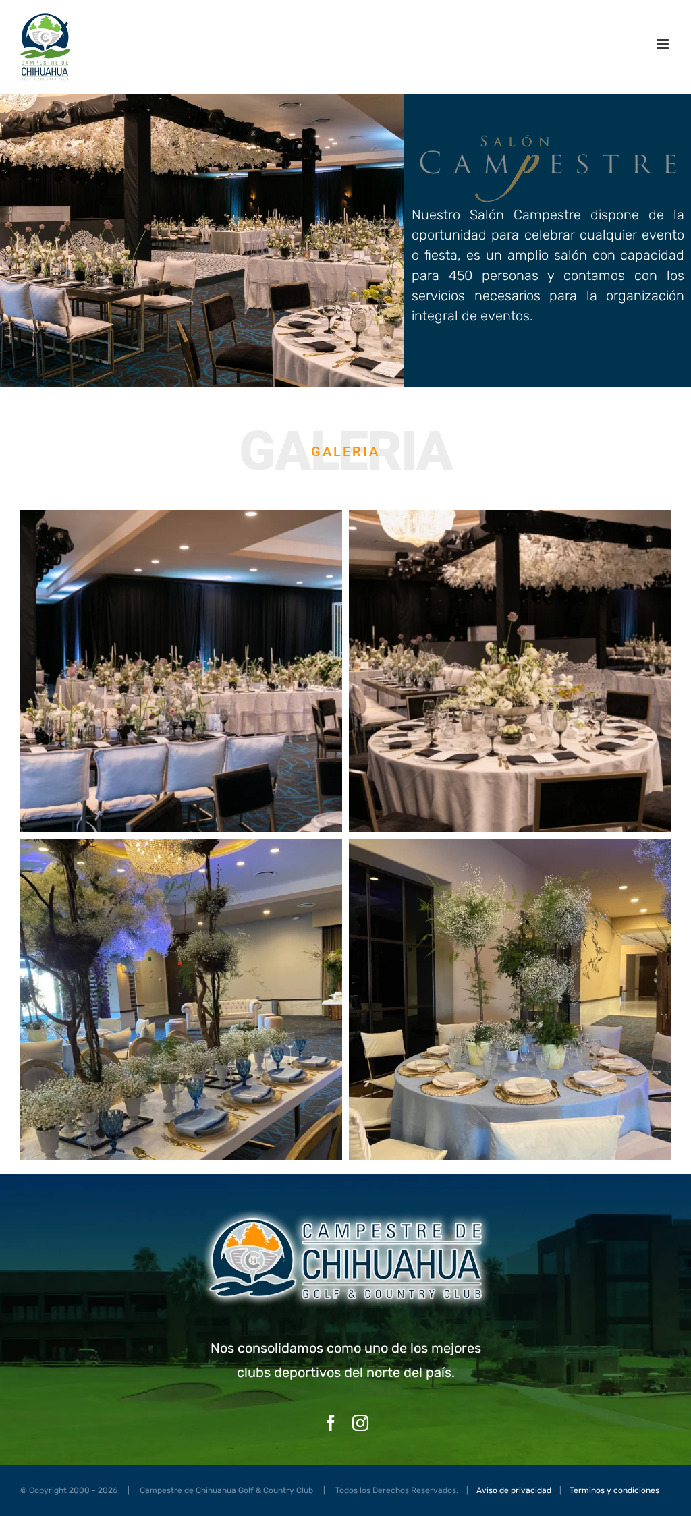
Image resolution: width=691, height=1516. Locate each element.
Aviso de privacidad (513, 1490)
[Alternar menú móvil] (664, 44)
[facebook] (331, 1423)
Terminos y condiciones (614, 1490)
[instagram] (360, 1423)
